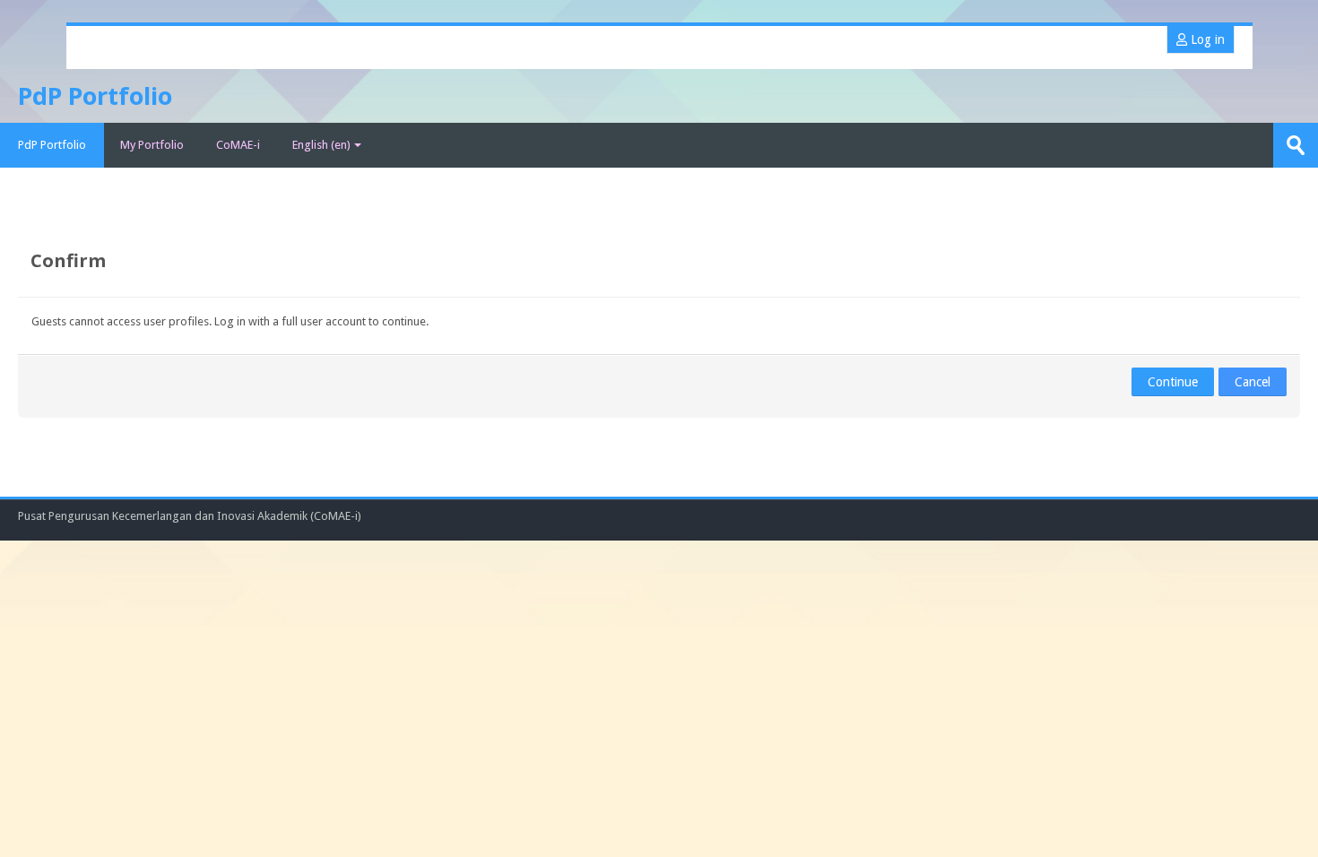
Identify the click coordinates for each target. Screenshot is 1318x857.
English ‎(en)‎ (321, 144)
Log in (1206, 39)
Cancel (1252, 382)
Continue (1173, 382)
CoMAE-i (238, 144)
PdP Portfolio (52, 144)
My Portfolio (152, 144)
